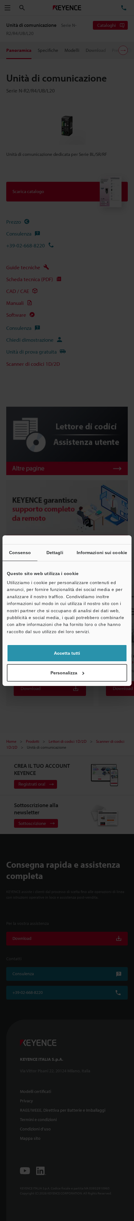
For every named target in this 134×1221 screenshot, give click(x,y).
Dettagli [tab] (54, 552)
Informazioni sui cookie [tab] (102, 552)
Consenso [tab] (20, 552)
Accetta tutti (67, 653)
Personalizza (63, 672)
